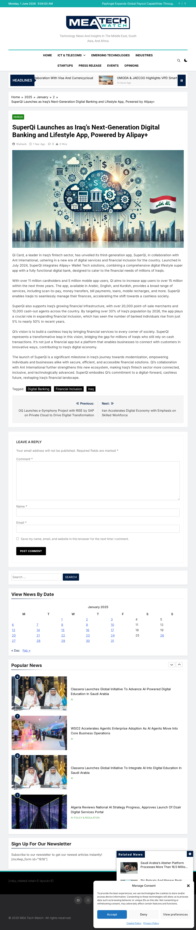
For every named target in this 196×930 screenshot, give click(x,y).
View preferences (175, 914)
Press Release (90, 65)
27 (14, 641)
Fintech (18, 117)
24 (113, 635)
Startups (65, 65)
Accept (112, 914)
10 (112, 625)
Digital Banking (38, 389)
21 (38, 635)
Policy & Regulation (87, 817)
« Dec (15, 650)
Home (47, 55)
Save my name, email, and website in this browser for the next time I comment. (75, 539)
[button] (188, 886)
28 (38, 641)
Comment (24, 459)
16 (87, 630)
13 (13, 630)
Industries (144, 55)
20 (14, 635)
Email (21, 522)
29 (63, 641)
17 (112, 630)
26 (162, 635)
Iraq (91, 389)
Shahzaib (21, 144)
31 (112, 641)
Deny (143, 914)
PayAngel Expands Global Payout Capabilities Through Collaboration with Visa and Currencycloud (138, 3)
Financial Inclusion (69, 389)
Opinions (131, 65)
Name (21, 506)
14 (38, 630)
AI (72, 699)
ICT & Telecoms (70, 55)
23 (88, 635)
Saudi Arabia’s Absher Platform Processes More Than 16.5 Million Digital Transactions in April (163, 867)
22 (63, 635)
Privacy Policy (151, 923)
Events (113, 65)
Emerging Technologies (110, 55)
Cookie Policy (134, 923)
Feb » (26, 650)
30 (88, 641)
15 (63, 630)
